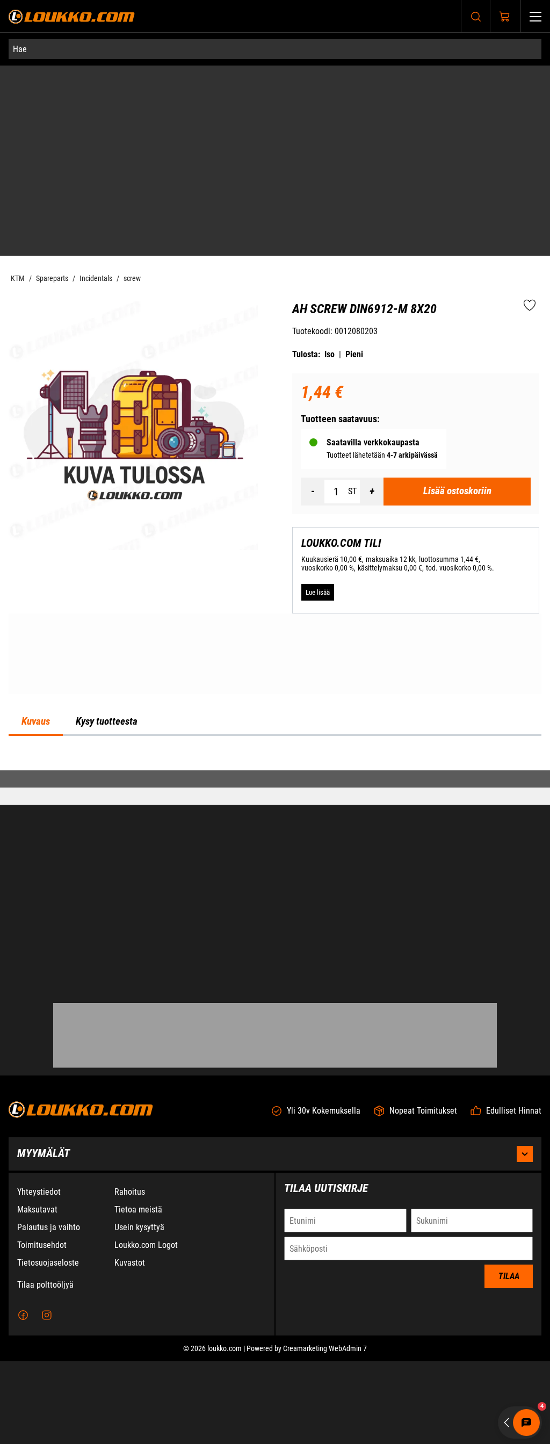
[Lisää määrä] (371, 307)
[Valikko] (535, 16)
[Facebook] (23, 1398)
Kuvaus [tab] (35, 825)
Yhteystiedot (39, 1274)
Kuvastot (129, 1345)
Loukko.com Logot (146, 1328)
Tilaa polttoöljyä (45, 1367)
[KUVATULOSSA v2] (133, 240)
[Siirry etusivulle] (72, 16)
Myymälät (43, 1236)
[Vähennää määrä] (312, 307)
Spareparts (52, 93)
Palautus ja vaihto (48, 1310)
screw (132, 93)
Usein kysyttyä (139, 1310)
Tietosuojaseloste (48, 1345)
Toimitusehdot (42, 1328)
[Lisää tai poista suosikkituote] (529, 121)
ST (352, 306)
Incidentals (95, 93)
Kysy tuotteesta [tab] (107, 825)
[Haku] (475, 16)
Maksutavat (37, 1292)
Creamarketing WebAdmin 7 (325, 1431)
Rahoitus (129, 1274)
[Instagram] (47, 1398)
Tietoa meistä (138, 1292)
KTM (18, 93)
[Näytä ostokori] (504, 16)
